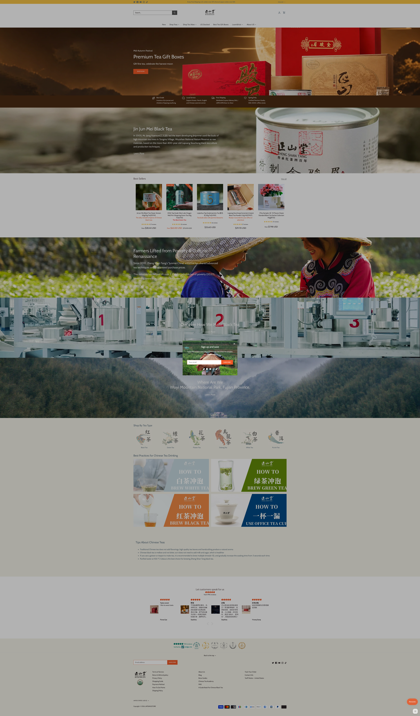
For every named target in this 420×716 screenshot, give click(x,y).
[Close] (234, 343)
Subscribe (227, 362)
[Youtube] (210, 369)
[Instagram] (213, 369)
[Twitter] (204, 369)
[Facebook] (207, 369)
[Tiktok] (217, 369)
